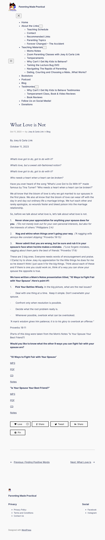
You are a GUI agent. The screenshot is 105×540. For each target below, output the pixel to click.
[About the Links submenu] (41, 26)
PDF (12, 369)
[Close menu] (18, 16)
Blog (48, 131)
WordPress (26, 530)
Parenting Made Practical (32, 6)
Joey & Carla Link (36, 131)
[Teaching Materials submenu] (44, 47)
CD (11, 375)
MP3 (12, 363)
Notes (13, 381)
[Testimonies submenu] (37, 86)
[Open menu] (11, 61)
